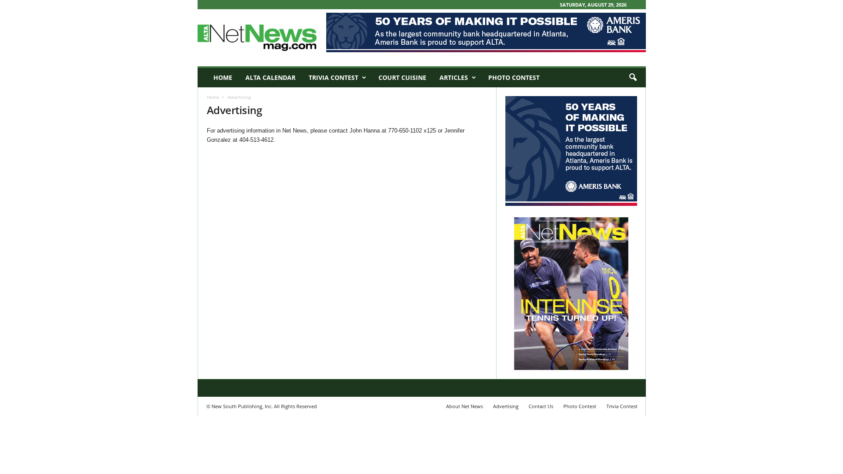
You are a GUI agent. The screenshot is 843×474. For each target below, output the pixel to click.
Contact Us (541, 406)
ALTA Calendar (270, 77)
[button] (632, 77)
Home (222, 77)
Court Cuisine (402, 77)
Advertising (506, 406)
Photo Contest (514, 77)
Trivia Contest (333, 77)
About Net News (464, 406)
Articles (454, 77)
